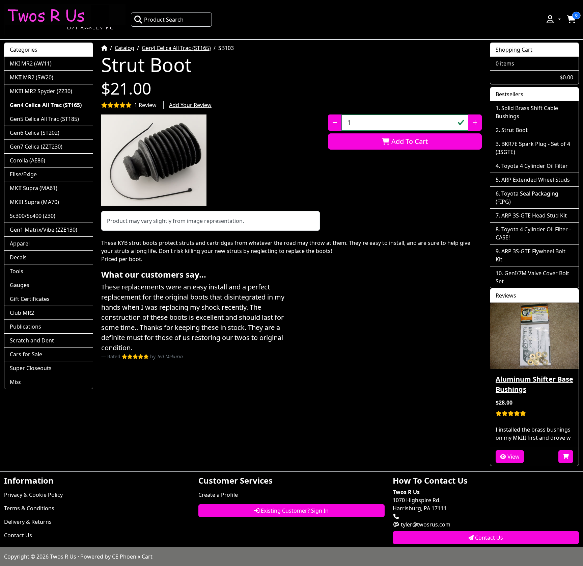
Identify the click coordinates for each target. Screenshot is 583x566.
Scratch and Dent (32, 340)
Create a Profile (218, 494)
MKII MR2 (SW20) (31, 77)
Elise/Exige (23, 174)
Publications (25, 326)
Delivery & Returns (28, 521)
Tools (16, 271)
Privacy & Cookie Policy (33, 494)
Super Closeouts (31, 368)
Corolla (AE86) (27, 160)
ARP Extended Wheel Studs (535, 179)
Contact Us (18, 535)
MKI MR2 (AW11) (31, 63)
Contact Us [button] (488, 537)
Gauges (19, 285)
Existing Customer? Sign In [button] (294, 510)
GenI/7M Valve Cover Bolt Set (532, 277)
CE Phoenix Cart (132, 556)
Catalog (124, 48)
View (513, 456)
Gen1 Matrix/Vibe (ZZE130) (43, 229)
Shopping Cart (514, 49)
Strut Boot (514, 130)
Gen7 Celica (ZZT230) (36, 146)
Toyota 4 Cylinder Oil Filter (534, 166)
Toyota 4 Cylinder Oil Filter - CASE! (533, 233)
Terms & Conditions (29, 508)
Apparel (20, 243)
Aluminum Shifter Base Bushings (534, 384)
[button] (553, 19)
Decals (18, 257)
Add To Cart (409, 141)
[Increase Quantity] (475, 122)
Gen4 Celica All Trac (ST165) (176, 48)
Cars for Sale (26, 354)
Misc (16, 382)
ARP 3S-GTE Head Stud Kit (534, 215)
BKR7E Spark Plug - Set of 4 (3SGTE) (533, 148)
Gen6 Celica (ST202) (34, 132)
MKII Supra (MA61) (33, 188)
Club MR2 (22, 312)
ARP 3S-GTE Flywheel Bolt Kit (530, 255)
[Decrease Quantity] (335, 122)
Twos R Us (63, 556)
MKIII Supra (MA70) (34, 202)
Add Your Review (190, 105)
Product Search (164, 19)
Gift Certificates (30, 299)
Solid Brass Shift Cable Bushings (527, 112)
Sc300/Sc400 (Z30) (32, 216)
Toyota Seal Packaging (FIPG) (527, 197)
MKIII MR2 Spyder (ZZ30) (41, 91)
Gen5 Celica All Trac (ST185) (44, 119)
